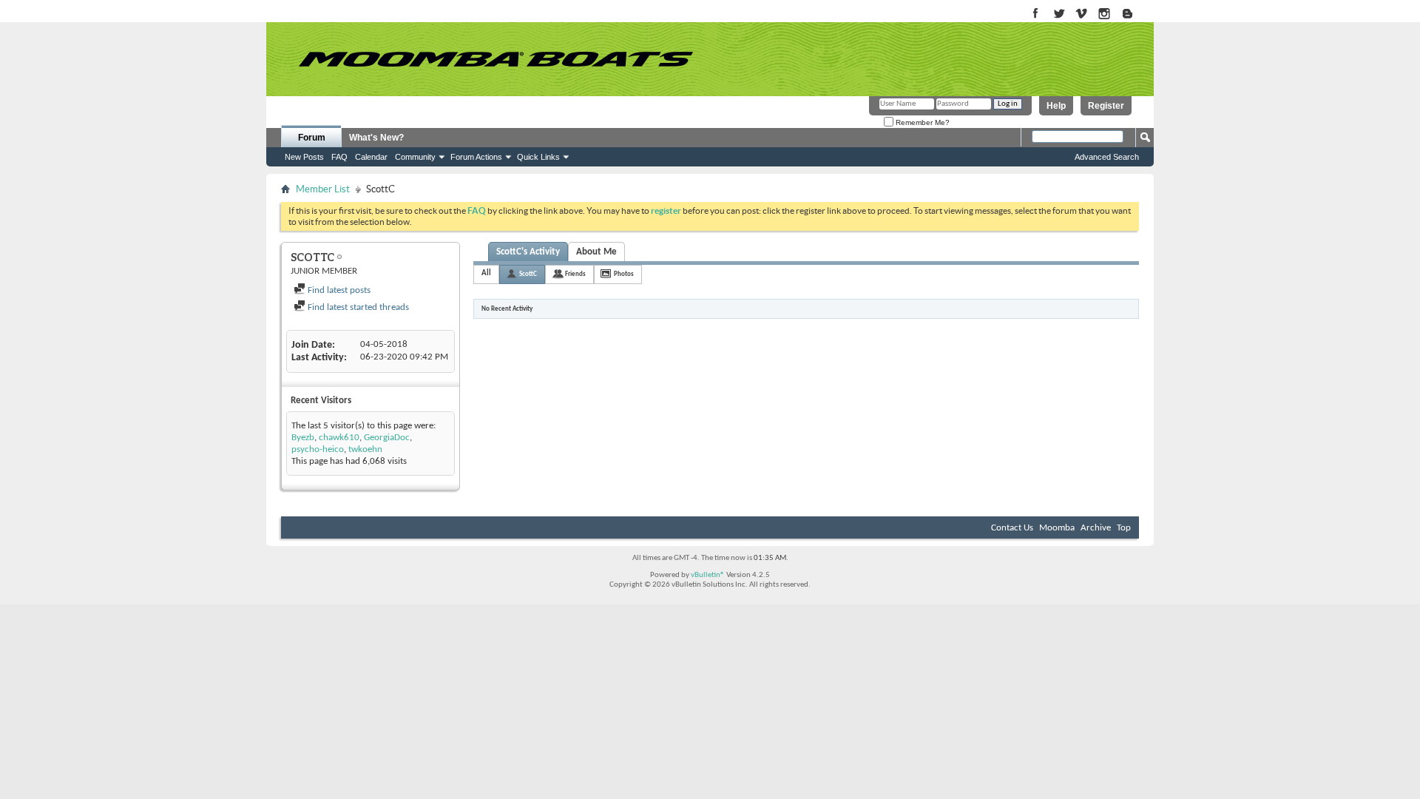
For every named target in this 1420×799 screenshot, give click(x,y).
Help (1056, 106)
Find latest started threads (357, 307)
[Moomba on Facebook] (1035, 14)
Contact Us (1012, 528)
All (486, 273)
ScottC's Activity (528, 252)
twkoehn (365, 449)
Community (415, 156)
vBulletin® (708, 575)
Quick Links (538, 156)
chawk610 (339, 437)
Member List (323, 189)
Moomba (1057, 528)
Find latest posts (338, 290)
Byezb (302, 437)
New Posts (304, 156)
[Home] (495, 59)
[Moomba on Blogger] (1135, 14)
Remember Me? (921, 122)
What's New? (376, 137)
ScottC (528, 274)
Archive (1096, 528)
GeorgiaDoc (387, 437)
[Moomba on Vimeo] (1081, 14)
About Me (596, 252)
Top (1124, 528)
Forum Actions (476, 156)
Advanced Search (1107, 156)
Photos (624, 274)
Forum (311, 137)
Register (1106, 106)
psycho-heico (317, 449)
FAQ (339, 156)
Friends (575, 274)
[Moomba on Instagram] (1104, 14)
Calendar (371, 156)
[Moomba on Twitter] (1058, 14)
